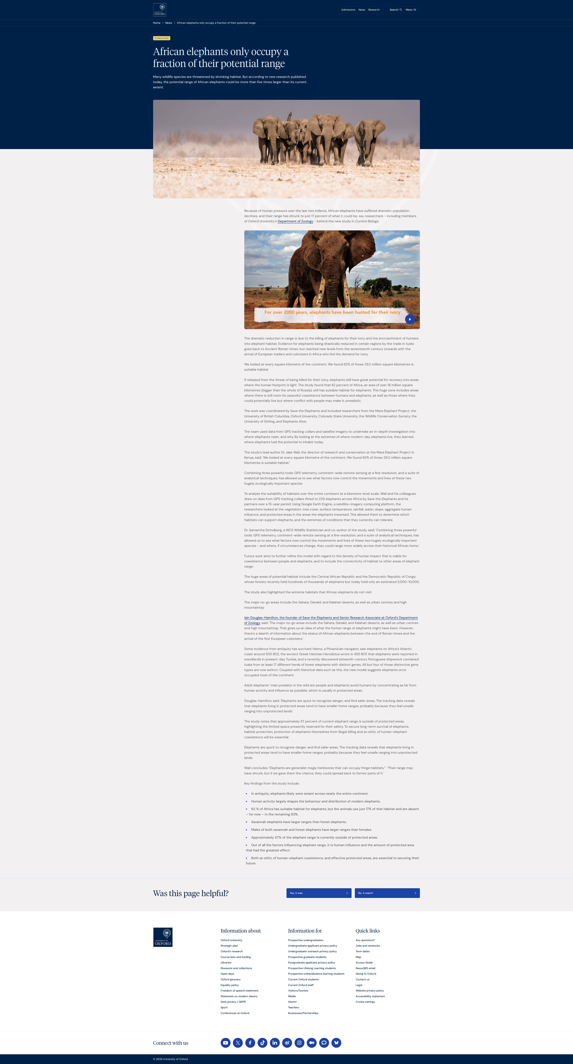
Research (374, 9)
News (362, 9)
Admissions (348, 9)
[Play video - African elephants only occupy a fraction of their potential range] (332, 279)
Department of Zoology (295, 221)
